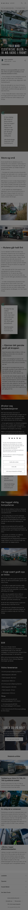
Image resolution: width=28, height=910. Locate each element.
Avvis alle (14, 466)
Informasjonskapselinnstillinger (14, 471)
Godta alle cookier (14, 462)
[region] (14, 455)
